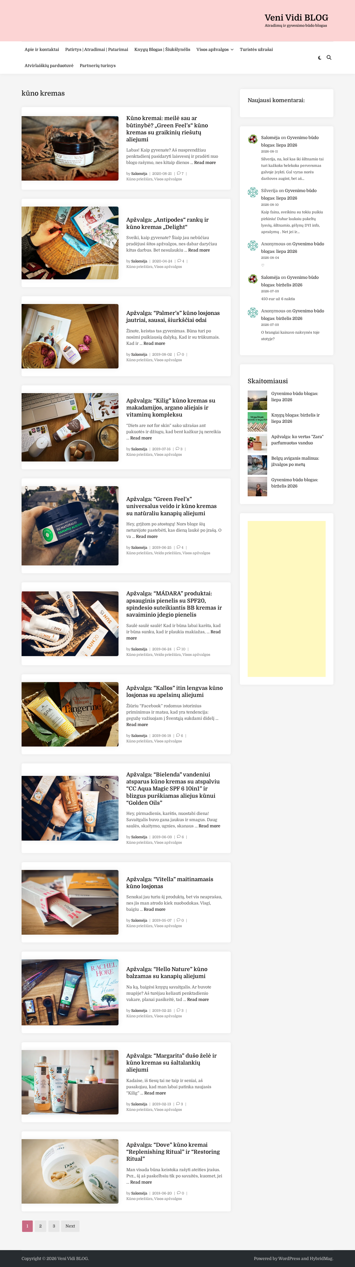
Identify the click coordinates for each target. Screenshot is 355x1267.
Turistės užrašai (256, 49)
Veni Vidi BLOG (296, 18)
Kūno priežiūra (139, 179)
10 (183, 649)
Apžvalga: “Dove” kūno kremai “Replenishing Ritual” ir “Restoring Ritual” (173, 1152)
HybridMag (321, 1258)
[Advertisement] (287, 599)
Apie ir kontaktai (42, 49)
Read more (205, 162)
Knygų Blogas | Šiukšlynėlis (162, 49)
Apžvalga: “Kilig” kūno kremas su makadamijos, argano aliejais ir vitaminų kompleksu (170, 408)
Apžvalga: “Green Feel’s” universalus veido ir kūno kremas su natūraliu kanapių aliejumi (171, 506)
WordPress (289, 1258)
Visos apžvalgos (212, 49)
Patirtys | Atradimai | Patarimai (96, 49)
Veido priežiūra (167, 553)
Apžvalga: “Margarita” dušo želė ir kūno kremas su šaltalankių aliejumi (171, 1063)
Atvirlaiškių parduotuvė (49, 65)
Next (70, 1226)
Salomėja (139, 173)
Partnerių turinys (98, 65)
